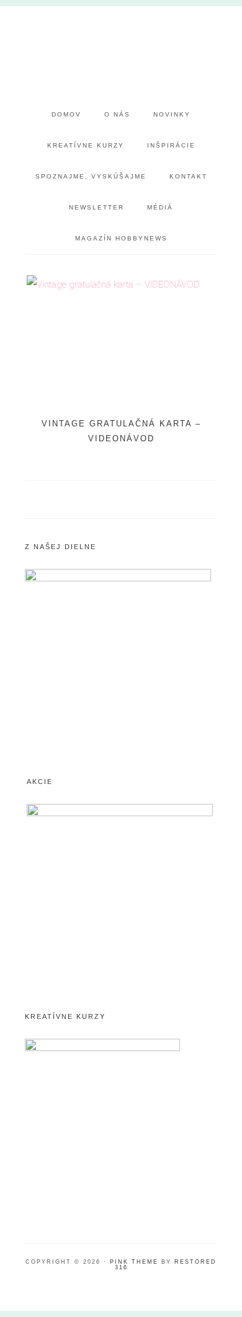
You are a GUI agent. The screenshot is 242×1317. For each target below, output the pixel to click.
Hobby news (121, 52)
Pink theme (134, 1262)
